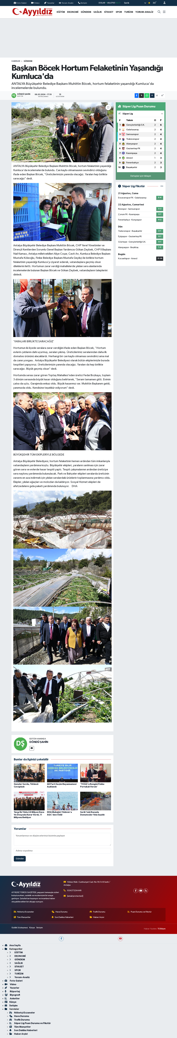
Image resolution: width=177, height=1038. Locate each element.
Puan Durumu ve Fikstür (141, 912)
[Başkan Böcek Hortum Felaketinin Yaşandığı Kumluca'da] (62, 132)
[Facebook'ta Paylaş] (137, 95)
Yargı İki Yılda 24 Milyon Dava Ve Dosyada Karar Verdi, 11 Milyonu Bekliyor (29, 814)
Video (37, 3)
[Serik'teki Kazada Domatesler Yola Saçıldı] (95, 801)
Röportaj (14, 991)
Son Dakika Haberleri (64, 917)
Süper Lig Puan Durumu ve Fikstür (32, 1023)
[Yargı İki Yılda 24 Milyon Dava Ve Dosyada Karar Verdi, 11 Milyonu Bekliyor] (29, 801)
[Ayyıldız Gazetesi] (32, 12)
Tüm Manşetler (24, 917)
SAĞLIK (97, 12)
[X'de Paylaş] (141, 95)
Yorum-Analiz (67, 3)
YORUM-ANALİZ (144, 12)
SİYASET (108, 12)
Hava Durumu (61, 912)
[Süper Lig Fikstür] (162, 186)
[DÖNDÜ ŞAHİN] (20, 744)
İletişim (84, 3)
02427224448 (74, 890)
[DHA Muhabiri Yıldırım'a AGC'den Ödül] (62, 801)
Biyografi (14, 995)
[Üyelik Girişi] (163, 3)
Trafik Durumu (99, 912)
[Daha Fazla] (152, 95)
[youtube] (120, 938)
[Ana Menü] (164, 12)
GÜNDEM (86, 12)
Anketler (14, 998)
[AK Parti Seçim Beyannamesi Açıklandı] (62, 773)
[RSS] (145, 890)
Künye (32, 928)
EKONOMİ (72, 12)
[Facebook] (135, 890)
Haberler (15, 61)
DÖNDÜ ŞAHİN (38, 742)
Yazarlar (50, 3)
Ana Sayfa (15, 945)
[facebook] (61, 938)
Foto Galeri (21, 3)
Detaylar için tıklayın (140, 176)
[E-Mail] (31, 748)
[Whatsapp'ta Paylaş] (146, 95)
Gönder (20, 858)
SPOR (119, 12)
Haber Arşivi (98, 917)
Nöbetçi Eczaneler (25, 912)
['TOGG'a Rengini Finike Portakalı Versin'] (95, 773)
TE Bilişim (162, 929)
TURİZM (128, 12)
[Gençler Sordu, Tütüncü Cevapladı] (29, 773)
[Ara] (159, 12)
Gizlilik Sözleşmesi (19, 928)
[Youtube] (140, 890)
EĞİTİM (61, 12)
